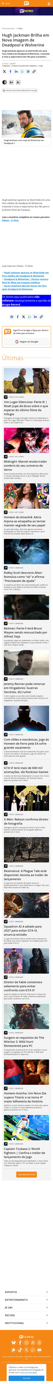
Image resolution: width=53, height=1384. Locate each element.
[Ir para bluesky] (13, 1342)
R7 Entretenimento (8, 29)
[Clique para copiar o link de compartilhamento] (34, 71)
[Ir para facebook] (20, 1342)
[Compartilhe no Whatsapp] (22, 71)
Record (10, 1315)
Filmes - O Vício (10, 220)
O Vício (20, 29)
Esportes (11, 1292)
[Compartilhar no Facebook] (10, 71)
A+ (11, 82)
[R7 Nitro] (26, 11)
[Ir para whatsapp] (33, 1350)
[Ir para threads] (39, 1342)
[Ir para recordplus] (13, 1350)
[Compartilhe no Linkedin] (16, 71)
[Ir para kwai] (33, 1342)
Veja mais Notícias (26, 1174)
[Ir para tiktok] (20, 1350)
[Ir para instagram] (26, 1342)
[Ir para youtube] (39, 1350)
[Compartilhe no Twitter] (4, 71)
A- (18, 82)
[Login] (49, 3)
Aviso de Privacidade (28, 1372)
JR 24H (8, 1307)
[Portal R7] (26, 3)
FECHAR (26, 1378)
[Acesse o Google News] (28, 71)
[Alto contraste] (4, 82)
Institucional (14, 1323)
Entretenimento (16, 1299)
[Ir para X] (26, 1350)
